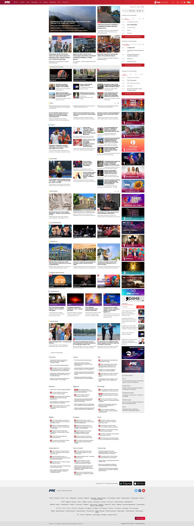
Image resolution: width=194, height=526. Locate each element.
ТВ (40, 2)
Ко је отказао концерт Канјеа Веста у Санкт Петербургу (87, 163)
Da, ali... (124, 378)
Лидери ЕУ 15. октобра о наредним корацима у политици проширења (107, 370)
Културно (54, 191)
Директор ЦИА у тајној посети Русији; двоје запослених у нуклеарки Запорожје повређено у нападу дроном (84, 56)
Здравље (101, 504)
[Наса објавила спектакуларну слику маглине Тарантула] (93, 299)
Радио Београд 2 (70, 511)
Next (143, 19)
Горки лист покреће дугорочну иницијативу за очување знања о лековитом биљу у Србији (84, 263)
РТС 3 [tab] (139, 18)
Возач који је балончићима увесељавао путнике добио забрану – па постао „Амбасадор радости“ (59, 471)
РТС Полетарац (134, 508)
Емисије (53, 2)
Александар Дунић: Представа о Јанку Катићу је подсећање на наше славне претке (83, 452)
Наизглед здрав (99, 505)
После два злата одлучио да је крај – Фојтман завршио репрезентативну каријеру (84, 442)
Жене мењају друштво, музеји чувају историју (58, 285)
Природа (119, 504)
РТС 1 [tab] (126, 18)
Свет (99, 357)
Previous (122, 19)
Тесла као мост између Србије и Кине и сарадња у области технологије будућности (111, 309)
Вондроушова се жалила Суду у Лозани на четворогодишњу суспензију (108, 426)
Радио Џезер (139, 511)
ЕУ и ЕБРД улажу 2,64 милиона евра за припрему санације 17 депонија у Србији (108, 395)
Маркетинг (88, 514)
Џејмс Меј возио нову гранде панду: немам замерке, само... (109, 461)
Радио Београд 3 (81, 511)
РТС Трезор (118, 508)
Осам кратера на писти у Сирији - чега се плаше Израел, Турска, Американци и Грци (108, 380)
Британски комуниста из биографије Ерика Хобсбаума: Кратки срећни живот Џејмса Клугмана (108, 114)
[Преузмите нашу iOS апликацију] (139, 483)
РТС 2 (64, 508)
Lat (173, 2)
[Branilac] (133, 118)
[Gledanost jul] (133, 186)
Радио (45, 2)
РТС (59, 2)
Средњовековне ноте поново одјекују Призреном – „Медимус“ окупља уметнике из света (59, 213)
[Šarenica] (133, 254)
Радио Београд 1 (60, 511)
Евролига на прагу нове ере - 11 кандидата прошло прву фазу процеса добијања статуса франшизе (83, 427)
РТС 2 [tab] (133, 18)
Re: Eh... (124, 407)
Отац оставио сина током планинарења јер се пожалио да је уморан (60, 466)
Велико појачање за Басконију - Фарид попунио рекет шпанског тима (83, 437)
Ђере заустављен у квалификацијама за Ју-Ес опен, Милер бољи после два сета (109, 438)
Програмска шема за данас (133, 36)
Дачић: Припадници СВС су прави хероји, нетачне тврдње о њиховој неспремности (84, 404)
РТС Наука (81, 508)
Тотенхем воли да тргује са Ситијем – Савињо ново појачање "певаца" (60, 441)
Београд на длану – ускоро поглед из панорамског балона (60, 462)
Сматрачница (134, 498)
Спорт (22, 2)
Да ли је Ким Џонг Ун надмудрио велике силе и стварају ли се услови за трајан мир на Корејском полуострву (108, 343)
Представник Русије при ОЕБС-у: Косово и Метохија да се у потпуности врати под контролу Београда (63, 94)
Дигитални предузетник (129, 504)
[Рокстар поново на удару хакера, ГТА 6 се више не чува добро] (57, 299)
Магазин (34, 2)
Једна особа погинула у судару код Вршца (86, 85)
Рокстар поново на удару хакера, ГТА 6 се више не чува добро (56, 309)
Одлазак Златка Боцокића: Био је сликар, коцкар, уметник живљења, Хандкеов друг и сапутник (84, 114)
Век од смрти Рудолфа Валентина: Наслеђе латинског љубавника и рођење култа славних (84, 473)
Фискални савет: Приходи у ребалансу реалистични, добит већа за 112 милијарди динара (108, 405)
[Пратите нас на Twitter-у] (136, 490)
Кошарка (76, 417)
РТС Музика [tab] (139, 44)
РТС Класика (103, 508)
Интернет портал (112, 514)
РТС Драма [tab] (126, 44)
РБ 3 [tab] (136, 74)
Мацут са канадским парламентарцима (59, 365)
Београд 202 (90, 511)
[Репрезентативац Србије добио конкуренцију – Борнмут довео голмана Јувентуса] (100, 150)
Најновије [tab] (125, 303)
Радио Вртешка (130, 511)
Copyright (58, 523)
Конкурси (104, 514)
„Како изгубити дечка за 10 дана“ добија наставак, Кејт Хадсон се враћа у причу (89, 175)
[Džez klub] (133, 214)
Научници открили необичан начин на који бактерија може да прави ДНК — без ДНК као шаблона (112, 182)
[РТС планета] (161, 2)
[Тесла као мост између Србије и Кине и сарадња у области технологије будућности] (111, 299)
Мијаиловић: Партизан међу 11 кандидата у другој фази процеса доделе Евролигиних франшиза (89, 131)
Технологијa (101, 448)
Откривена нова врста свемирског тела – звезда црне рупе (74, 309)
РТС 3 (68, 508)
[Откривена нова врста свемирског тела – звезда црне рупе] (75, 299)
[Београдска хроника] (133, 172)
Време (118, 498)
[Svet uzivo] (133, 159)
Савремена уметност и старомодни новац (84, 212)
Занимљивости (54, 448)
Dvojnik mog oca (126, 385)
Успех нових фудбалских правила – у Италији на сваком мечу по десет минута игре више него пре (111, 129)
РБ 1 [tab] (124, 74)
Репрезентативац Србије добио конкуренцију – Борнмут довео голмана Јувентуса (111, 149)
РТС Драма (88, 508)
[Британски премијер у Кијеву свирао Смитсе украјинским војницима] (100, 173)
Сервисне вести (125, 498)
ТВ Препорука (55, 223)
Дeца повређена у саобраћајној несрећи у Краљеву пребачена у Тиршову (60, 402)
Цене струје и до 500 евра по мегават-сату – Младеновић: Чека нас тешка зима (109, 390)
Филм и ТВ (107, 504)
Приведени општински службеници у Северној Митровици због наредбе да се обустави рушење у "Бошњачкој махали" (60, 369)
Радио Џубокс (121, 511)
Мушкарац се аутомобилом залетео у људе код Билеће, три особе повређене (83, 378)
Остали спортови (118, 502)
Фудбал (51, 417)
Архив (97, 512)
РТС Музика (125, 508)
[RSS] (184, 2)
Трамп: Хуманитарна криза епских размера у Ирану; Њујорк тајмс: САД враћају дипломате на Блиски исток (111, 94)
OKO (28, 2)
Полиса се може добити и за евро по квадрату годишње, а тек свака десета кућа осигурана (109, 400)
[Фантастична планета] (133, 131)
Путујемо (86, 504)
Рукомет (90, 502)
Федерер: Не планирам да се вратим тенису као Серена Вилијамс (108, 430)
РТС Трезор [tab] (133, 44)
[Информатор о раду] (133, 366)
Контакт (82, 514)
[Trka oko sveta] (133, 104)
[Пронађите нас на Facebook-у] (139, 490)
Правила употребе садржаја (69, 523)
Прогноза (125, 11)
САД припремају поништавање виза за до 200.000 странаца (108, 360)
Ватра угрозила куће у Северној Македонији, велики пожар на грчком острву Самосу (83, 364)
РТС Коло (110, 508)
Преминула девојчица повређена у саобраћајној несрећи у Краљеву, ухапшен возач (107, 26)
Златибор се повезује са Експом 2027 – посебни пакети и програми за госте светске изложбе (107, 263)
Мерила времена (101, 498)
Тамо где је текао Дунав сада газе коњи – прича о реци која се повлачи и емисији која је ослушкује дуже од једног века (84, 343)
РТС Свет (74, 508)
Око (51, 103)
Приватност (52, 523)
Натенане (54, 321)
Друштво (76, 386)
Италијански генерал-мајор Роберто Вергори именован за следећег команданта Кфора (112, 85)
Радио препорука (57, 273)
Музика (72, 504)
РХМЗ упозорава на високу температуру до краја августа (87, 93)
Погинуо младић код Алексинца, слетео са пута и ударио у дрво (59, 393)
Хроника (52, 386)
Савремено (54, 291)
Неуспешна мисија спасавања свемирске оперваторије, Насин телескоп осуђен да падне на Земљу (108, 469)
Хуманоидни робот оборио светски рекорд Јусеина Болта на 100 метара (108, 457)
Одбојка (84, 502)
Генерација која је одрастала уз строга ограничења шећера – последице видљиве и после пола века (112, 163)
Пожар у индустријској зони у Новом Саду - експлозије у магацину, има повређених (60, 407)
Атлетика (103, 502)
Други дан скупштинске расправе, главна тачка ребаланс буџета (107, 55)
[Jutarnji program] (133, 145)
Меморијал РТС (129, 502)
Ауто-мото (110, 502)
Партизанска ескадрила (55, 235)
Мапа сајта (139, 518)
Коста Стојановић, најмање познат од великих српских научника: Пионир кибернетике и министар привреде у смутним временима (58, 114)
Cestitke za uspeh (126, 400)
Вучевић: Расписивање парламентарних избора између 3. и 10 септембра (62, 85)
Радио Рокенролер (111, 511)
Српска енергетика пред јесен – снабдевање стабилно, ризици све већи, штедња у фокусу (108, 411)
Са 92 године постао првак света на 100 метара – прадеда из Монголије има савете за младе (60, 180)
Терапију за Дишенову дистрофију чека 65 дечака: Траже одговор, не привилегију (84, 408)
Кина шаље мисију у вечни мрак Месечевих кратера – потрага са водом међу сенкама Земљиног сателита (108, 452)
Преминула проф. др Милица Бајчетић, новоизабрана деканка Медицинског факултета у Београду (83, 400)
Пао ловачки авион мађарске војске (82, 360)
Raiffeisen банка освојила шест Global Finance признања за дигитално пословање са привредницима (60, 263)
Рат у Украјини (111, 498)
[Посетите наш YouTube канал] (143, 490)
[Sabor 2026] (133, 200)
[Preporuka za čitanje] (133, 281)
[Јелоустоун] (133, 241)
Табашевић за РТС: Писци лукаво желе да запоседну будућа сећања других (108, 212)
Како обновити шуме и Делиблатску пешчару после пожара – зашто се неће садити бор (108, 78)
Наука (113, 504)
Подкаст (142, 498)
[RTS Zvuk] (133, 227)
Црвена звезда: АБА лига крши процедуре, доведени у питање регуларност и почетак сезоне (89, 143)
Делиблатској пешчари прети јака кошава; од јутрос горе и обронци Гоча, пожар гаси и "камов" (70, 22)
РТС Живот (95, 508)
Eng (178, 2)
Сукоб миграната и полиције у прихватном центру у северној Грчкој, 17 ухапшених (84, 368)
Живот (58, 504)
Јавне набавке (96, 514)
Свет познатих (78, 448)
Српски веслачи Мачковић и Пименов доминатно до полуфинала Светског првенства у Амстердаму (112, 140)
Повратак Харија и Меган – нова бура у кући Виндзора (60, 342)
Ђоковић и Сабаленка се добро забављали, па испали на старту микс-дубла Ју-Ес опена (58, 147)
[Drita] (133, 268)
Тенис (99, 417)
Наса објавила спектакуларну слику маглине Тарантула (91, 309)
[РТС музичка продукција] (133, 352)
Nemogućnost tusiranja (128, 392)
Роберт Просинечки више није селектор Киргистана (58, 437)
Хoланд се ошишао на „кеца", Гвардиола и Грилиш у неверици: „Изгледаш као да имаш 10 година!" (82, 462)
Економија (100, 386)
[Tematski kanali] (133, 295)
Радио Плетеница (99, 511)
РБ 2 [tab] (130, 74)
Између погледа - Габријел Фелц (82, 236)
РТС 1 (59, 508)
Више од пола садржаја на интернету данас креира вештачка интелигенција (108, 465)
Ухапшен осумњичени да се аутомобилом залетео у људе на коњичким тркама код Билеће (84, 373)
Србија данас (73, 498)
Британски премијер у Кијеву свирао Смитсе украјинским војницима (110, 172)
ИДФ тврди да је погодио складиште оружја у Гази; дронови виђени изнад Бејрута (108, 375)
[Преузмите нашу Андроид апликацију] (125, 483)
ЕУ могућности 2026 (97, 499)
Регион (75, 357)
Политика (52, 357)
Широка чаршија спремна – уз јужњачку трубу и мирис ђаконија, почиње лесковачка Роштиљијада (60, 458)
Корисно (53, 241)
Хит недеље (101, 286)
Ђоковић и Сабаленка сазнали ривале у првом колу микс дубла (109, 434)
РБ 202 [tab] (141, 74)
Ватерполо (97, 502)
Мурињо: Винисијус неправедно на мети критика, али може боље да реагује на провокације (59, 427)
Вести (16, 2)
